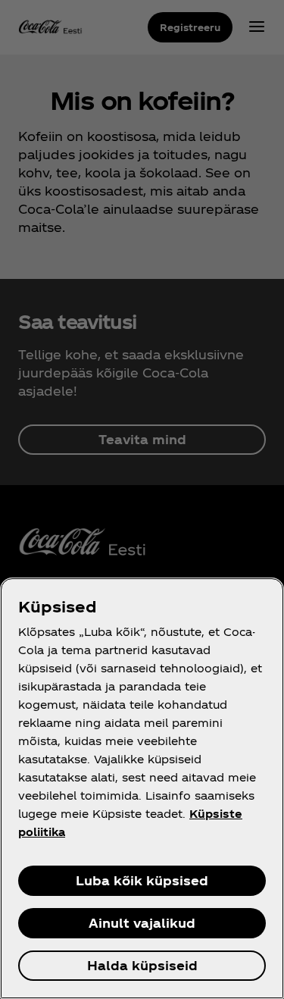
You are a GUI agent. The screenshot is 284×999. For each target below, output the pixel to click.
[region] (142, 788)
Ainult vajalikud (142, 923)
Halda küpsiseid (142, 965)
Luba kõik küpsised (142, 880)
